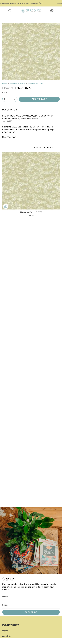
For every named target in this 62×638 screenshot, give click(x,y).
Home (4, 83)
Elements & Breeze (17, 83)
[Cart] (58, 10)
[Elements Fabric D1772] (31, 180)
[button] (10, 10)
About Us (6, 636)
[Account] (52, 10)
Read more (8, 132)
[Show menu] (4, 10)
